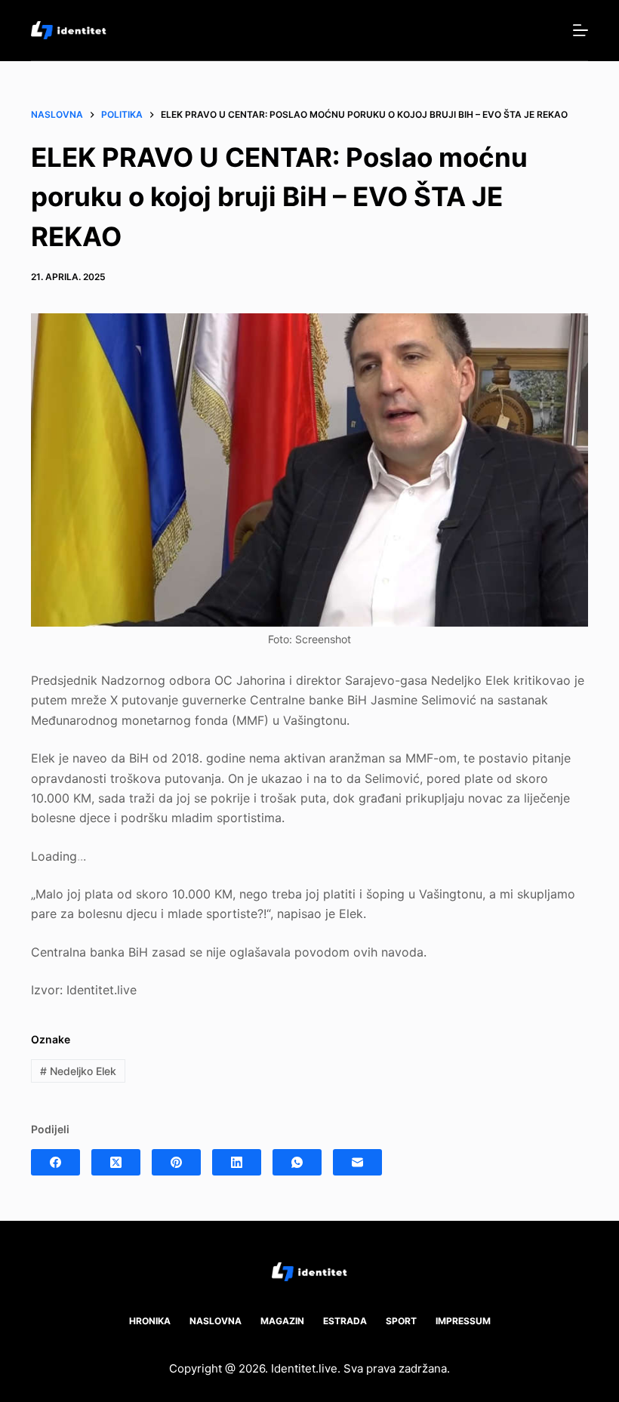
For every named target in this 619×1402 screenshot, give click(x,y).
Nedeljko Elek (78, 1071)
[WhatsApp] (297, 1162)
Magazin (282, 1321)
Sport (401, 1321)
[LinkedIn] (236, 1162)
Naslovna (215, 1321)
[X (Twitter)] (115, 1162)
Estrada (345, 1321)
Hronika (150, 1321)
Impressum (463, 1321)
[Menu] (580, 30)
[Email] (357, 1162)
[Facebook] (55, 1162)
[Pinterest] (176, 1162)
